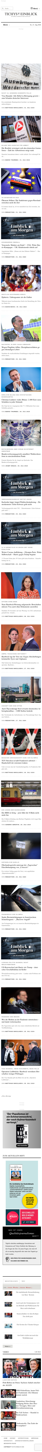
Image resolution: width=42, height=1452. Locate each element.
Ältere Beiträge (6, 1096)
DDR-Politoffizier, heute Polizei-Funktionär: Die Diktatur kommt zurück (27, 1392)
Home (5, 1438)
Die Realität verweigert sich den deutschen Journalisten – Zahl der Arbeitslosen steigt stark (21, 149)
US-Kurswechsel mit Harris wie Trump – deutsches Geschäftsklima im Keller (20, 968)
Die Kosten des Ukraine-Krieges (28, 1324)
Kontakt (12, 1438)
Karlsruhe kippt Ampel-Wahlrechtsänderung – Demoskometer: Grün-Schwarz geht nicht (21, 503)
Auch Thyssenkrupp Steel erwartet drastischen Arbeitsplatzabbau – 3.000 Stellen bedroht (21, 709)
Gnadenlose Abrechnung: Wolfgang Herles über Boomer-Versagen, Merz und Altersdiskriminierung (26, 1404)
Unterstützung (23, 1438)
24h (4, 1287)
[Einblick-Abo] (22, 1185)
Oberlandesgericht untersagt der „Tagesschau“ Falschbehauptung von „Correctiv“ (20, 866)
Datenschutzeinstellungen (24, 1440)
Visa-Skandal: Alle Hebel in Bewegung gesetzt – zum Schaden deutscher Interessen (21, 96)
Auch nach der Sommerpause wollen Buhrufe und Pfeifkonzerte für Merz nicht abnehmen (28, 1305)
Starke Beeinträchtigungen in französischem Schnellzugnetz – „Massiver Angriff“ (19, 918)
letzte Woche (13, 1287)
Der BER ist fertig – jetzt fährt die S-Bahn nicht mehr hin (20, 813)
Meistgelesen (11, 1281)
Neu (23, 1281)
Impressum (34, 1438)
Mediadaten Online (10, 1443)
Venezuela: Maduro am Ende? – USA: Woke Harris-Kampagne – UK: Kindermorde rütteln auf (21, 246)
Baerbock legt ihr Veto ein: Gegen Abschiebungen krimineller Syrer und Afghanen (21, 657)
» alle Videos (37, 1351)
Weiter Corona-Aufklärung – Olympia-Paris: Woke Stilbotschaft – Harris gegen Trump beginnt (21, 553)
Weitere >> (7, 1346)
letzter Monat (25, 1287)
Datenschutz (8, 1440)
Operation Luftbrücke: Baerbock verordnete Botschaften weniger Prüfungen (21, 1072)
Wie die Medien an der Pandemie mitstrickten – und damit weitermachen (20, 1020)
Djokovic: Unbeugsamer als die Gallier (17, 297)
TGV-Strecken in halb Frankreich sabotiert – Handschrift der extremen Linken (19, 761)
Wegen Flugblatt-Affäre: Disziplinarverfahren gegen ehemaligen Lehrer (21, 348)
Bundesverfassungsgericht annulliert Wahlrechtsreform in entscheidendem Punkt (21, 455)
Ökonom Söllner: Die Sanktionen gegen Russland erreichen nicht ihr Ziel (21, 201)
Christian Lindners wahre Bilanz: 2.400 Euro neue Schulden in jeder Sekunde (21, 400)
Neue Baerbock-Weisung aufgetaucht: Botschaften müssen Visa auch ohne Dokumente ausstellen (21, 605)
